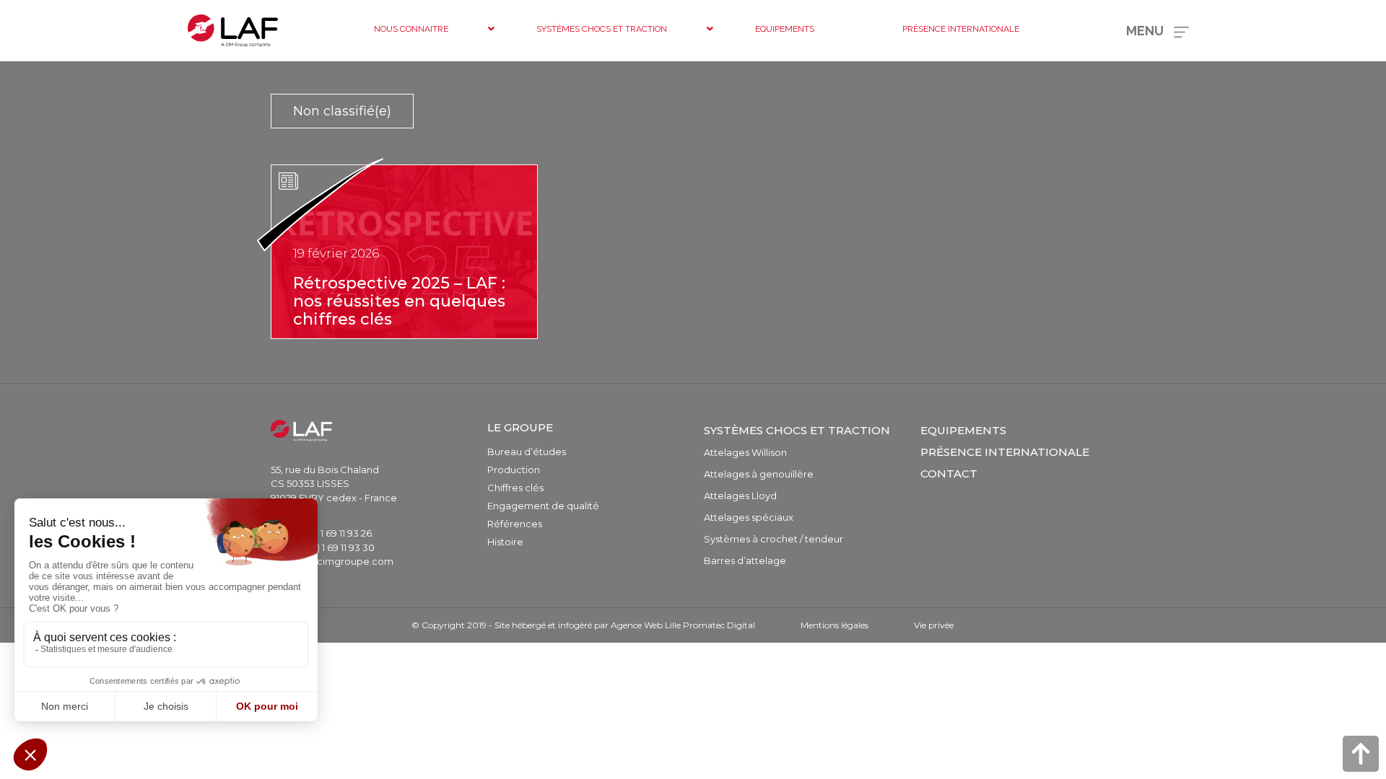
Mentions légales (834, 625)
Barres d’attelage (745, 560)
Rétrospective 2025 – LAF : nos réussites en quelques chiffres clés (399, 301)
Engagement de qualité (543, 505)
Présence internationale (1004, 452)
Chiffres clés (515, 487)
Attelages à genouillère (759, 474)
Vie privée (934, 625)
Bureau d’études (526, 451)
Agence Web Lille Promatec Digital (683, 625)
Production (513, 469)
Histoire (505, 541)
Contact (948, 473)
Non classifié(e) (342, 111)
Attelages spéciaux (748, 517)
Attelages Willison (745, 452)
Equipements (963, 430)
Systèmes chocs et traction (797, 430)
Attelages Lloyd (740, 495)
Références (514, 523)
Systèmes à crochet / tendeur (773, 539)
